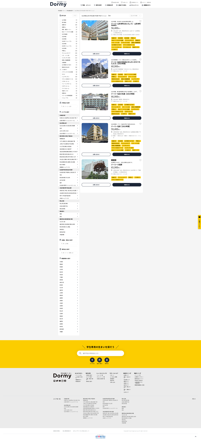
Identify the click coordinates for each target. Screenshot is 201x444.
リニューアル (65, 98)
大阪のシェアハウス (64, 198)
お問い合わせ (96, 53)
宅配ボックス (65, 90)
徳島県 (61, 316)
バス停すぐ (64, 69)
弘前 (61, 128)
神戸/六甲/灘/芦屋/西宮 (65, 195)
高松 (61, 216)
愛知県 (61, 295)
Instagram (62, 381)
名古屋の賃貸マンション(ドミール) (68, 185)
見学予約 (112, 380)
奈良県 (61, 308)
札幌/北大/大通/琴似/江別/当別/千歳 (68, 118)
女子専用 (64, 20)
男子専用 (64, 22)
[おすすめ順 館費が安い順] (135, 15)
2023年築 (64, 43)
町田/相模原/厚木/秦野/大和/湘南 (67, 162)
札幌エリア (126, 375)
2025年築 (64, 36)
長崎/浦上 (62, 229)
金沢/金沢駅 (62, 180)
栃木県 (61, 272)
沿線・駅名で (99, 363)
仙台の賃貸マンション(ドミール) (67, 133)
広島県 (61, 313)
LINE (54, 381)
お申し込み (112, 382)
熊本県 (61, 326)
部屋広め (64, 93)
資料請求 (112, 378)
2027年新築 (64, 34)
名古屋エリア (127, 379)
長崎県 (61, 324)
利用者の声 (110, 5)
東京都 (61, 280)
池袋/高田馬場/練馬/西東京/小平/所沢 (68, 151)
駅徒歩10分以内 (65, 67)
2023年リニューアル (66, 46)
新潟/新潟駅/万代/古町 (65, 177)
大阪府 (61, 303)
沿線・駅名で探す (89, 379)
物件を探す (99, 5)
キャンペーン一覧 (101, 376)
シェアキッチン (65, 76)
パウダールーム (65, 81)
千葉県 (61, 277)
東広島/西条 (62, 208)
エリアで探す (89, 376)
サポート (112, 375)
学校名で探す (89, 375)
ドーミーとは (78, 375)
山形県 (61, 269)
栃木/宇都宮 (62, 164)
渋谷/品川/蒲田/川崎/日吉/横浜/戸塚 (68, 159)
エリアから (92, 363)
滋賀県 (61, 298)
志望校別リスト (135, 2)
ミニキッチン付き (66, 57)
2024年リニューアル (66, 41)
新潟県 (61, 285)
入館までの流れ (122, 5)
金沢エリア (126, 385)
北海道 (61, 261)
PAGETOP (195, 436)
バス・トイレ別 (65, 55)
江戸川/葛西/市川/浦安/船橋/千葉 (67, 141)
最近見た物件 (116, 2)
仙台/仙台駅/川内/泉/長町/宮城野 (67, 125)
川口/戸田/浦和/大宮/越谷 (65, 146)
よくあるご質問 (113, 376)
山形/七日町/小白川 (64, 131)
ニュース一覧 (100, 375)
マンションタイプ (66, 53)
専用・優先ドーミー (66, 29)
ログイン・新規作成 (146, 2)
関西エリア (126, 381)
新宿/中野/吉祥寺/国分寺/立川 (66, 154)
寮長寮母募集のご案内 (139, 385)
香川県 (61, 318)
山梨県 (61, 292)
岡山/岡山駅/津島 (64, 203)
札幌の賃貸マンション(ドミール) (67, 120)
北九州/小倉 (62, 221)
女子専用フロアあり (66, 65)
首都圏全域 (62, 138)
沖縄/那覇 (62, 234)
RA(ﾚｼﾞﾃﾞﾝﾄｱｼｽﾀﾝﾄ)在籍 (67, 32)
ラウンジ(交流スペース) (67, 79)
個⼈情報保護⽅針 (67, 431)
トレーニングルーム (66, 83)
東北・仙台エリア (127, 377)
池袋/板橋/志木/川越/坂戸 (65, 149)
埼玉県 (61, 274)
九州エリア (126, 392)
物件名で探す (89, 381)
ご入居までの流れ (79, 377)
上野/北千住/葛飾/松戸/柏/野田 (67, 144)
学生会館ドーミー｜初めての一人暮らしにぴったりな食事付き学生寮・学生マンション (58, 4)
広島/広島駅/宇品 (64, 206)
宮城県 (61, 267)
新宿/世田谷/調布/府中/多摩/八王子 (68, 157)
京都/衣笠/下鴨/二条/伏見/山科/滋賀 (68, 190)
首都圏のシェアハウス (65, 167)
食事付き (64, 24)
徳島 (61, 214)
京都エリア (126, 383)
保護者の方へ (147, 5)
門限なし (64, 50)
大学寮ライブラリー (139, 376)
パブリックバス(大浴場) (67, 72)
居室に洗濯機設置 (66, 60)
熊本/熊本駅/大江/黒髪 (65, 227)
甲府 (61, 175)
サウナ (63, 74)
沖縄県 (61, 331)
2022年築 (64, 48)
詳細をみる (127, 53)
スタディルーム (65, 86)
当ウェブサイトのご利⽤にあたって (81, 431)
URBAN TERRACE (139, 380)
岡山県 (61, 311)
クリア (75, 15)
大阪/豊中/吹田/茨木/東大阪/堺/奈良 (68, 193)
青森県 (61, 264)
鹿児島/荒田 (62, 232)
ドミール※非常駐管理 (67, 95)
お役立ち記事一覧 (101, 378)
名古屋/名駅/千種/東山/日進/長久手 (68, 172)
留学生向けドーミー (139, 378)
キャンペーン (135, 5)
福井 (61, 182)
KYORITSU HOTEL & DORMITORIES (100, 436)
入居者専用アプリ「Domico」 (139, 383)
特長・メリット (86, 5)
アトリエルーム (65, 88)
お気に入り (125, 2)
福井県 (61, 290)
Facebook (65, 381)
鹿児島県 (62, 329)
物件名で (107, 363)
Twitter (57, 381)
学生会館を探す (70, 10)
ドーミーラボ (138, 375)
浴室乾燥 (64, 62)
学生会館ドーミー (61, 10)
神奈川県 (62, 282)
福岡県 (61, 321)
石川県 (61, 287)
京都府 (61, 300)
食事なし (64, 27)
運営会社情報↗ (56, 431)
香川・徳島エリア (127, 390)
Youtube (60, 381)
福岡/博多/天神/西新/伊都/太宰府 (67, 224)
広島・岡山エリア (127, 387)
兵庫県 (61, 305)
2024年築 (64, 39)
